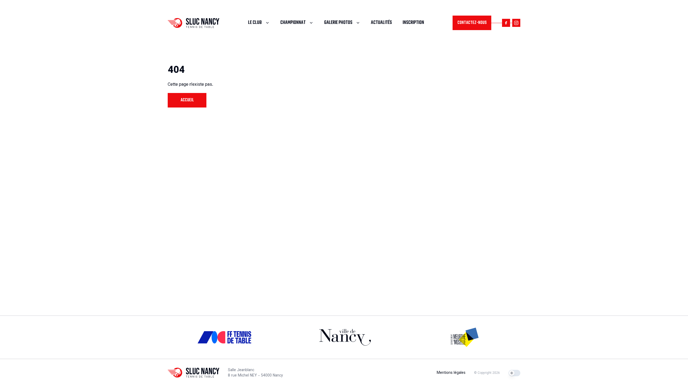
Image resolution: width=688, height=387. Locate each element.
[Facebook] (506, 23)
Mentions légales (451, 373)
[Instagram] (516, 23)
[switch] (514, 373)
